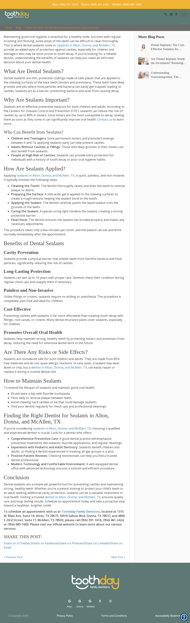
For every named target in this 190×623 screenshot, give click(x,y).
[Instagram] (110, 601)
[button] (166, 14)
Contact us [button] (104, 119)
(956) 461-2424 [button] (100, 4)
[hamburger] (185, 14)
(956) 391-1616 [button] (69, 4)
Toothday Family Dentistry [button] (80, 511)
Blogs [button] (19, 27)
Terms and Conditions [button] (114, 615)
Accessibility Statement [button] (168, 615)
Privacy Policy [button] (65, 615)
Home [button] (9, 27)
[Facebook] (100, 601)
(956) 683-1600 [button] (132, 4)
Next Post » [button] (118, 557)
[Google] (69, 601)
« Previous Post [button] (13, 557)
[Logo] (95, 582)
